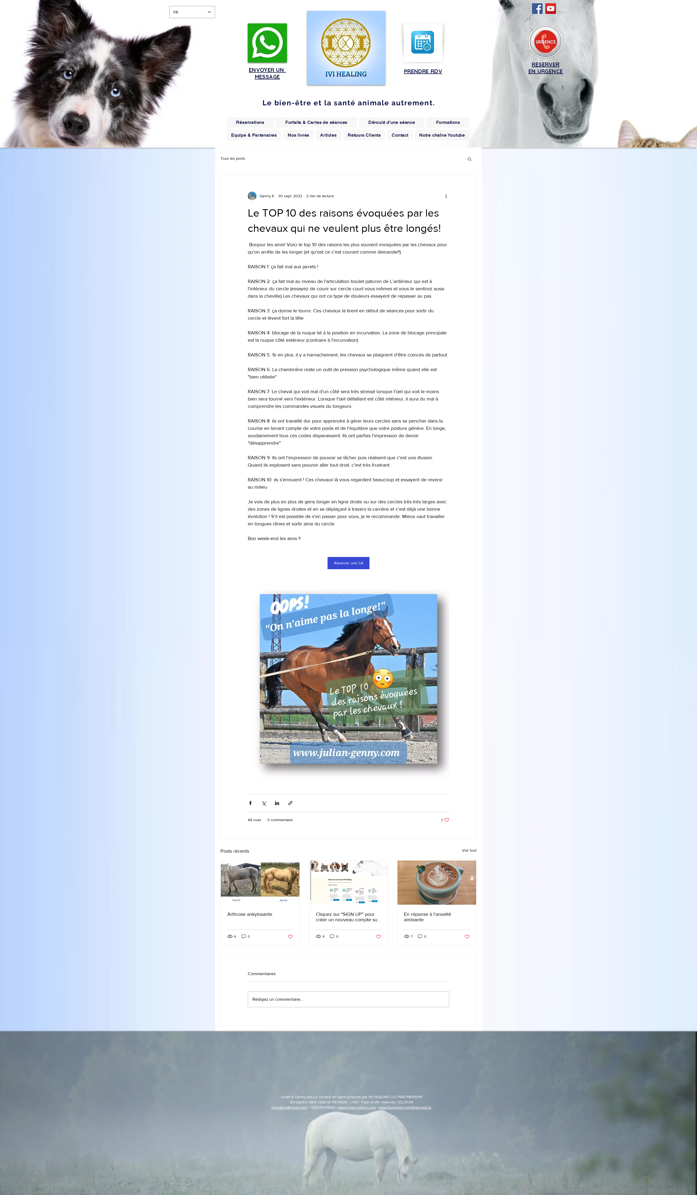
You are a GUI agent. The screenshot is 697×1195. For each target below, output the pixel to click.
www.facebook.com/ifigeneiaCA (405, 1107)
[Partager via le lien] (290, 803)
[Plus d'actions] (446, 196)
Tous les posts (233, 158)
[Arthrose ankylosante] (260, 883)
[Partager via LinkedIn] (277, 803)
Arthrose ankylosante (249, 914)
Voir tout (469, 850)
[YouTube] (550, 8)
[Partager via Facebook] (250, 803)
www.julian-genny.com (357, 1107)
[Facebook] (537, 8)
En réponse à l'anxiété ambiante (427, 916)
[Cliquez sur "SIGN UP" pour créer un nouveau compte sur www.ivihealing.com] (348, 883)
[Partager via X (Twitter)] (263, 803)
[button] (469, 158)
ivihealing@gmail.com (289, 1107)
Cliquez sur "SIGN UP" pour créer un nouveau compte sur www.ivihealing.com (347, 916)
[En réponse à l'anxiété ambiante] (437, 883)
